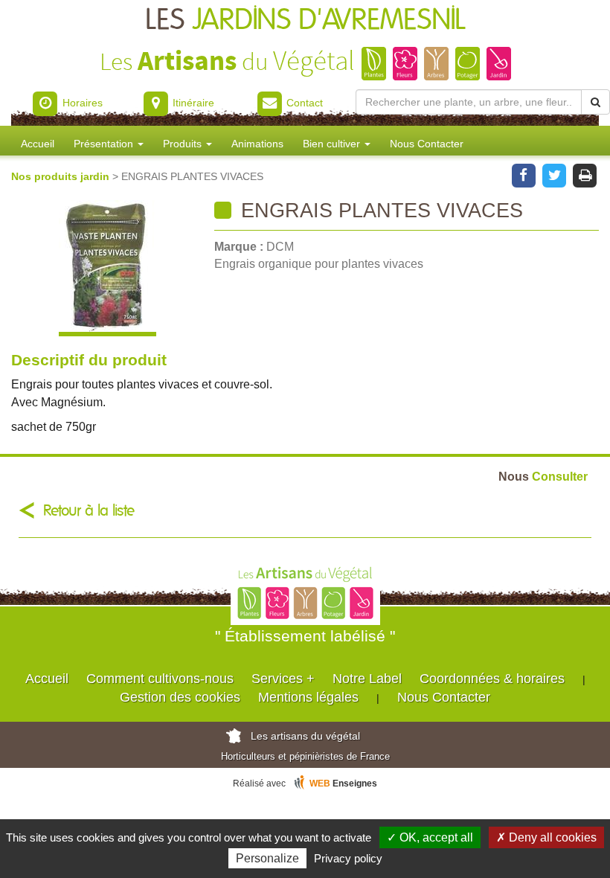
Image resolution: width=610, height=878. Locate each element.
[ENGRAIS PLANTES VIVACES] (107, 268)
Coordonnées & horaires (492, 678)
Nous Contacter (426, 144)
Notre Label (367, 678)
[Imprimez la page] (585, 174)
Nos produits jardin (61, 176)
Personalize (267, 858)
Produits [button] (184, 144)
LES (305, 20)
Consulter (543, 476)
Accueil (37, 144)
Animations (257, 144)
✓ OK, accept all (430, 837)
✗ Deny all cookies (546, 837)
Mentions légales (308, 697)
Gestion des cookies (180, 697)
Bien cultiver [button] (333, 144)
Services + (283, 678)
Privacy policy (348, 858)
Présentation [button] (105, 144)
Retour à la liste (89, 511)
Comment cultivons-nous (160, 678)
